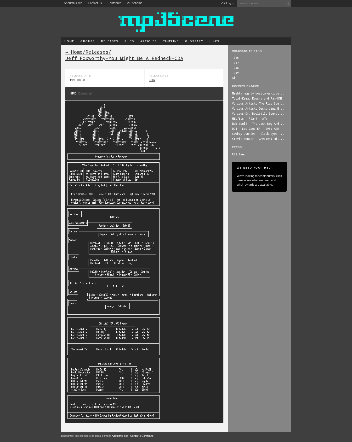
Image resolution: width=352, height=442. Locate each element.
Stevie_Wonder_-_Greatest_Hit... (258, 139)
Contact (134, 435)
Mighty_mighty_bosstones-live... (258, 93)
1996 (235, 57)
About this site (73, 3)
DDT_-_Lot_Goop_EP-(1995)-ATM (255, 128)
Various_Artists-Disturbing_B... (258, 108)
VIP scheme (134, 3)
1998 (235, 68)
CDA (152, 80)
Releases (109, 41)
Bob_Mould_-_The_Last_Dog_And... (258, 123)
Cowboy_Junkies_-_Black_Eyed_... (258, 134)
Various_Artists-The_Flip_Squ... (258, 103)
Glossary (194, 41)
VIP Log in (227, 3)
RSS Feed (238, 154)
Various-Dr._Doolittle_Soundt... (258, 113)
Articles (148, 41)
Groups (87, 41)
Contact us (95, 3)
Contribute (114, 3)
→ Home (74, 52)
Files (129, 41)
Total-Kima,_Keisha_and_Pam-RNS (257, 98)
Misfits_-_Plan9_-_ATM (249, 118)
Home (69, 41)
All (234, 78)
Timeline (171, 41)
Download (85, 93)
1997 (235, 63)
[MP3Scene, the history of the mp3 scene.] (176, 22)
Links (214, 41)
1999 (235, 73)
